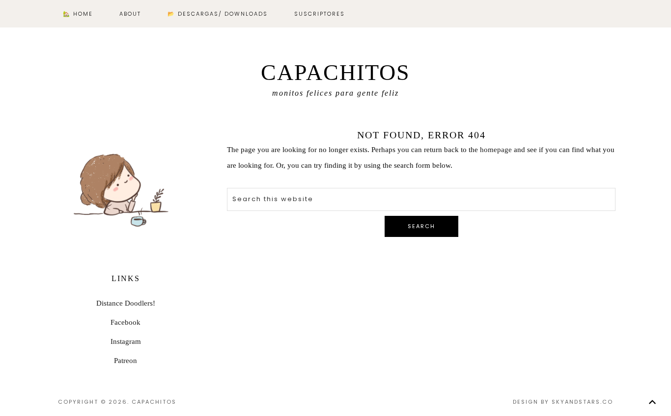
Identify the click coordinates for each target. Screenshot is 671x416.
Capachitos (335, 72)
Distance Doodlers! (125, 303)
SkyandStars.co (582, 402)
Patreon (125, 360)
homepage (496, 150)
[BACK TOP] (652, 402)
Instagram (126, 341)
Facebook (125, 322)
